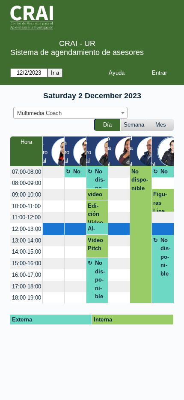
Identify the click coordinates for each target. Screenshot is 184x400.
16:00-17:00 (26, 275)
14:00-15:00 (26, 251)
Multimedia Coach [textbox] (39, 113)
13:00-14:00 (26, 240)
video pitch (95, 195)
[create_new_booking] (53, 172)
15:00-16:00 (26, 263)
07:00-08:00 (26, 172)
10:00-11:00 (26, 206)
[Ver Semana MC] (129, 150)
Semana (134, 124)
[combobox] (70, 113)
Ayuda (117, 73)
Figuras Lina (160, 201)
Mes (160, 124)
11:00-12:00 (26, 217)
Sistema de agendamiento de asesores (77, 52)
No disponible (78, 173)
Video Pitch (95, 244)
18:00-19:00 (26, 297)
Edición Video (95, 213)
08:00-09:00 (26, 183)
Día (107, 124)
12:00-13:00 (26, 229)
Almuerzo (96, 230)
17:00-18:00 (26, 286)
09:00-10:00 (26, 194)
